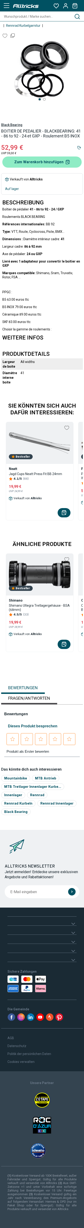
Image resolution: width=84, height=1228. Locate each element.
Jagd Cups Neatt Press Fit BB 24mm (35, 474)
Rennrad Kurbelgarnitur (23, 25)
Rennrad (37, 795)
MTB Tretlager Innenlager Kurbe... (32, 787)
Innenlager (13, 795)
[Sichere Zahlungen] (26, 983)
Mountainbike (15, 778)
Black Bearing (11, 125)
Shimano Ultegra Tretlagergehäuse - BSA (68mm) (39, 608)
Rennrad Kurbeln (18, 803)
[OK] (72, 891)
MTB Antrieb (45, 778)
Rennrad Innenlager (57, 803)
